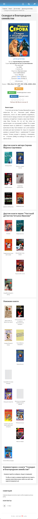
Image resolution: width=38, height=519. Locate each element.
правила (27, 495)
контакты (14, 495)
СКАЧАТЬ (14, 96)
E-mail (9, 506)
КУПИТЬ (19, 88)
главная (5, 495)
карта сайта (21, 495)
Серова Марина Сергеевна (21, 61)
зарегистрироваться (12, 481)
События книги (19, 81)
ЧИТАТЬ (12, 92)
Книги (10, 8)
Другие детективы (27, 8)
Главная (4, 8)
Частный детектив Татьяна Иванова (21, 63)
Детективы (17, 8)
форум (9, 495)
